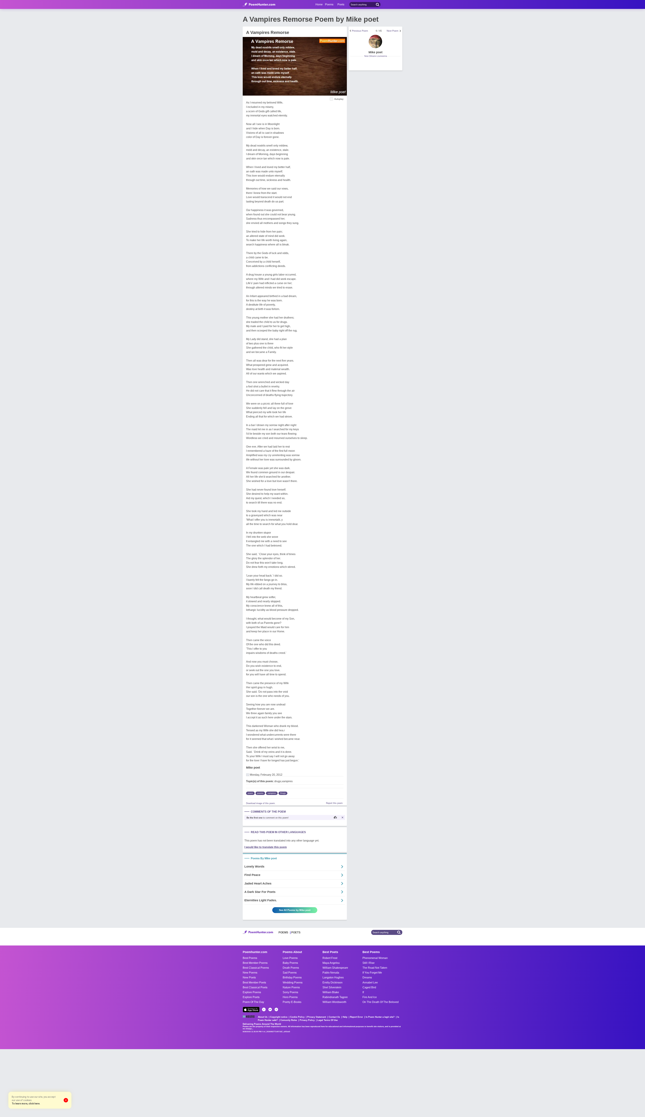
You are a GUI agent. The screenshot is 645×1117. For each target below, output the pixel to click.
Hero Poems (290, 997)
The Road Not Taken (374, 967)
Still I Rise (368, 962)
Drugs (283, 793)
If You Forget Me (372, 972)
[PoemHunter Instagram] (276, 1009)
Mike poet (253, 767)
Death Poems (291, 967)
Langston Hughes (333, 977)
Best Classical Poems (256, 967)
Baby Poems (290, 962)
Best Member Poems (255, 962)
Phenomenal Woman (375, 958)
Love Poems (290, 958)
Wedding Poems (293, 982)
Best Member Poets (254, 982)
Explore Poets (251, 997)
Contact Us (334, 1017)
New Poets (249, 977)
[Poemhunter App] (251, 1009)
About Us (262, 1017)
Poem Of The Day (253, 1002)
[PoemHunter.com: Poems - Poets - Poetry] (259, 4)
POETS (295, 932)
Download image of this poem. (260, 803)
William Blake (330, 992)
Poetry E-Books (292, 1002)
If (363, 992)
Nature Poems (291, 987)
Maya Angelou (331, 962)
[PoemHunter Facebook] (264, 1009)
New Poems (250, 972)
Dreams (367, 977)
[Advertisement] (50, 1082)
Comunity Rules (288, 1020)
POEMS (283, 932)
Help (345, 1017)
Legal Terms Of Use (327, 1020)
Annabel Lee (370, 982)
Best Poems (250, 958)
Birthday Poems (292, 977)
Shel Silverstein (331, 987)
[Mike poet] (375, 41)
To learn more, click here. (26, 1103)
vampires (272, 793)
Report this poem (334, 803)
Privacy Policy (307, 1020)
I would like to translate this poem (265, 847)
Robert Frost (329, 958)
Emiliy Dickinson (332, 982)
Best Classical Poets (255, 987)
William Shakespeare (335, 967)
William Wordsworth (334, 1002)
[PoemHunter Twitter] (270, 1009)
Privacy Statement (316, 1017)
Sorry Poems (290, 992)
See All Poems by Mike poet (295, 910)
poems (260, 793)
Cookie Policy (297, 1017)
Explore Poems (252, 992)
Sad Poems (290, 972)
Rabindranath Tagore (335, 997)
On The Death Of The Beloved (380, 1002)
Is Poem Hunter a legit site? (380, 1017)
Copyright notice (278, 1017)
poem (250, 793)
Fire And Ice (369, 997)
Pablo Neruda (330, 972)
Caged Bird (369, 987)
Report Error (356, 1017)
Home (319, 4)
